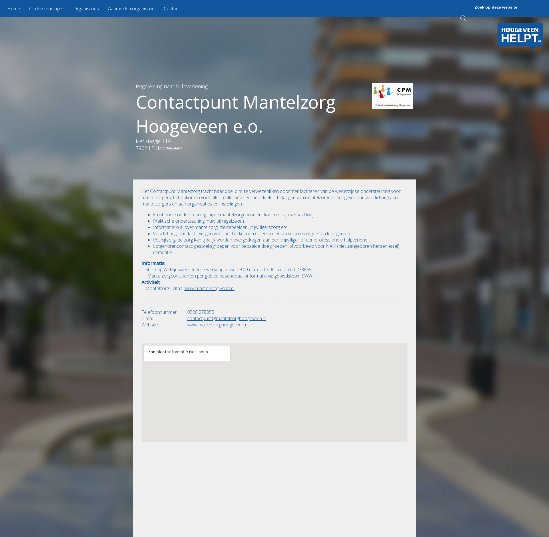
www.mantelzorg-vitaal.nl (209, 288)
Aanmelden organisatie (131, 8)
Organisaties (86, 8)
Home (13, 8)
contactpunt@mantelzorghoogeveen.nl (226, 318)
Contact (172, 8)
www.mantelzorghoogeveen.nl (217, 325)
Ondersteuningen (46, 8)
